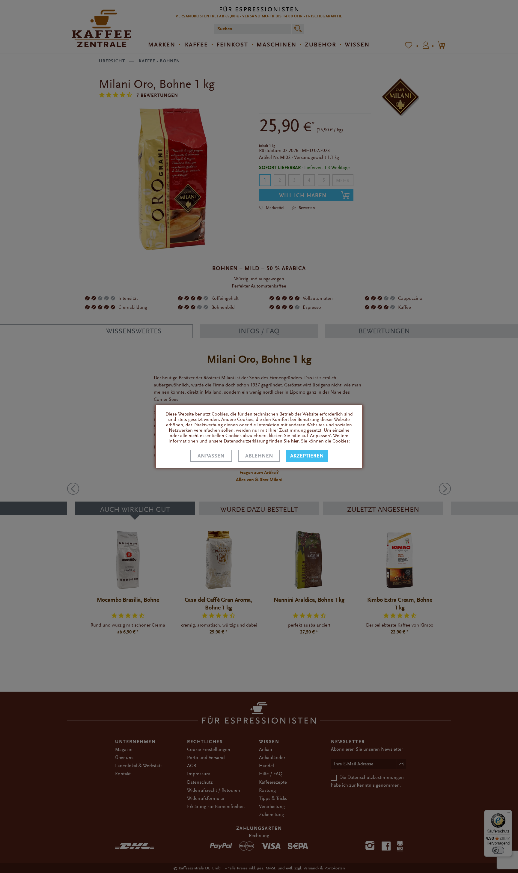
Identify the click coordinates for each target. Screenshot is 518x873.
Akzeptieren (307, 456)
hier (295, 441)
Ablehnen (259, 456)
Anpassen (211, 456)
